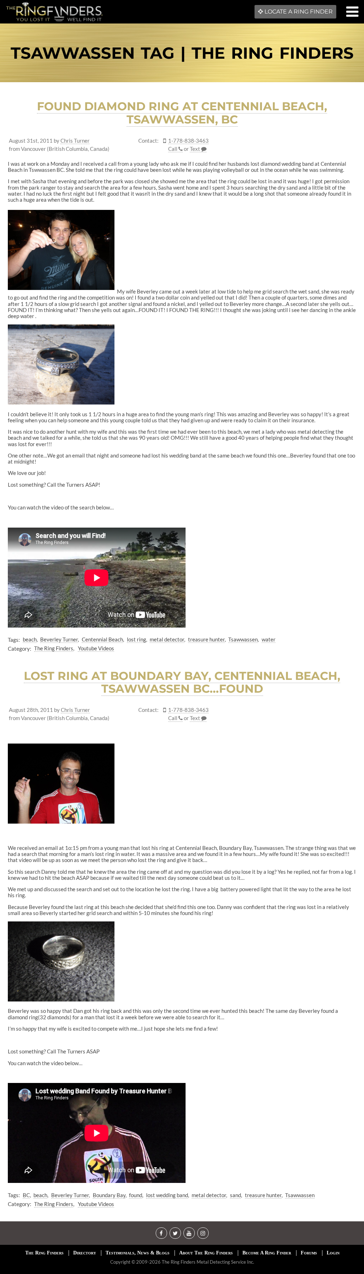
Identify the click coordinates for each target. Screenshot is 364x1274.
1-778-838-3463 (188, 141)
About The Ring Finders (206, 1253)
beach (30, 639)
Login (333, 1253)
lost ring (136, 639)
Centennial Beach (102, 639)
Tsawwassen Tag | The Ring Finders (182, 53)
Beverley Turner (59, 639)
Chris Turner (75, 141)
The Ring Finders (53, 648)
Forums (309, 1253)
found (135, 1195)
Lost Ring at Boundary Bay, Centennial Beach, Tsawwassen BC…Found (182, 682)
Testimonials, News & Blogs (138, 1253)
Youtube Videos (96, 648)
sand (235, 1195)
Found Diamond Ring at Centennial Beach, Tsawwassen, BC (182, 112)
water (268, 639)
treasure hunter (206, 639)
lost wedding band (167, 1195)
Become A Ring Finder (266, 1253)
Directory (84, 1253)
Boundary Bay (109, 1195)
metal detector (167, 639)
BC (26, 1195)
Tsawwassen (243, 639)
